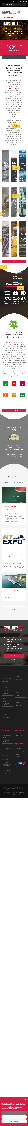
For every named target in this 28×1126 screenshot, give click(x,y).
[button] (26, 1099)
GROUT (5, 745)
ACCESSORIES (6, 773)
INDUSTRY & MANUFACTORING (7, 677)
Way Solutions (21, 792)
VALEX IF (18, 702)
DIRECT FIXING (20, 679)
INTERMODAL (6, 694)
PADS (17, 692)
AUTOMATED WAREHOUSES (6, 682)
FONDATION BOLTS (6, 741)
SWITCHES (6, 759)
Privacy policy (17, 1124)
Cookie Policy (11, 1124)
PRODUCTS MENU (9, 17)
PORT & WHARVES (5, 687)
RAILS (4, 714)
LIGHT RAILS (6, 724)
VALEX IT (18, 699)
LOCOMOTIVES (20, 748)
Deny (14, 1117)
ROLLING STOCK (20, 751)
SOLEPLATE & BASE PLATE (6, 736)
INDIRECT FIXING (20, 683)
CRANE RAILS (6, 717)
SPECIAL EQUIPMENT (19, 755)
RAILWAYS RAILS (7, 721)
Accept (14, 1113)
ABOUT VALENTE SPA (10, 4)
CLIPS (17, 676)
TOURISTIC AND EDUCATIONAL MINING (20, 735)
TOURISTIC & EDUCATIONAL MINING (6, 703)
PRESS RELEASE (10, 507)
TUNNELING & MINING (6, 697)
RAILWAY (5, 690)
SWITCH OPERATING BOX (7, 769)
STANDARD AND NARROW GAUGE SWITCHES (7, 764)
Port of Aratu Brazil (11, 591)
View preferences (14, 1121)
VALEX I (18, 696)
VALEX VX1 (18, 705)
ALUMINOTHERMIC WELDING (7, 749)
